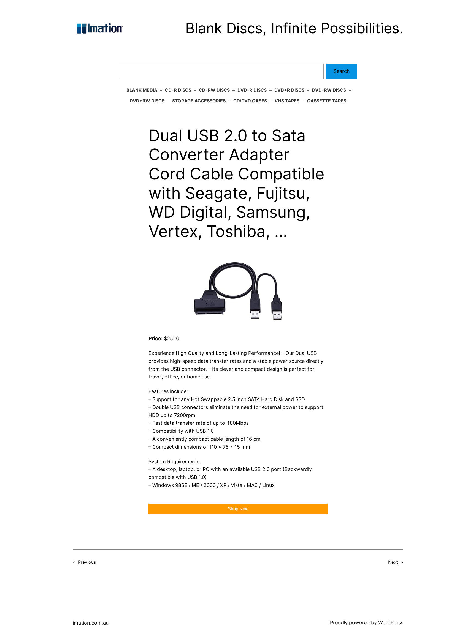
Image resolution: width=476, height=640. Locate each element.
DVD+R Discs (289, 90)
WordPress (390, 622)
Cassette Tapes (326, 101)
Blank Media (141, 90)
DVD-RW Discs (329, 90)
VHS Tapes (287, 101)
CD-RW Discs (214, 90)
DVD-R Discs (252, 90)
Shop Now (238, 508)
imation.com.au (91, 623)
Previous (87, 562)
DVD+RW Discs (147, 101)
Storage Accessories (199, 101)
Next (393, 562)
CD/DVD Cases (250, 101)
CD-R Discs (178, 90)
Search (342, 71)
